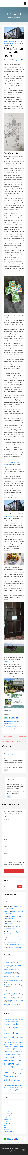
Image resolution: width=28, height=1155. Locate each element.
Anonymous (7, 911)
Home (5, 41)
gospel (6, 1044)
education (19, 1040)
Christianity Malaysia (9, 1131)
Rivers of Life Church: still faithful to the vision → (20, 739)
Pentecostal (8, 1060)
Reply (5, 770)
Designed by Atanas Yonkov (10, 1148)
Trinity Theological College (10, 1087)
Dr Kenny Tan (7, 1111)
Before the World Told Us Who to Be (13, 965)
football (19, 1042)
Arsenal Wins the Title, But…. (11, 980)
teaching (10, 1085)
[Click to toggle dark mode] (24, 1150)
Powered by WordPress (11, 1151)
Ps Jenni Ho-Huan (8, 1107)
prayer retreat (18, 728)
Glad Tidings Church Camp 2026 (12, 989)
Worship (19, 1087)
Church (12, 1027)
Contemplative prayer (14, 41)
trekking (17, 1085)
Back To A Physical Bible (15, 947)
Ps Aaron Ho (7, 1117)
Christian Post (7, 1119)
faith (6, 1042)
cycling (13, 1040)
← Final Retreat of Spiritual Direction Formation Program (7, 739)
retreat (15, 1067)
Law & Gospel (10, 1049)
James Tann (7, 1109)
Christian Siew (7, 1105)
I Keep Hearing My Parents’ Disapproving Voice (11, 972)
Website (6, 853)
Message (6, 820)
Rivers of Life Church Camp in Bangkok (14, 985)
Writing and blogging (11, 1090)
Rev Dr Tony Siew (8, 1115)
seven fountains (14, 1069)
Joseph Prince (18, 1046)
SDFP (5, 730)
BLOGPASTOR (14, 14)
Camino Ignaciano (12, 1021)
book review (15, 1019)
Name (5, 839)
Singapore (17, 1073)
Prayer (16, 1060)
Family (12, 1042)
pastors (15, 1057)
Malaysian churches (9, 1051)
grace (12, 1044)
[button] (25, 3)
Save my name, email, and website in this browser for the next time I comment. (14, 864)
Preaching (11, 1063)
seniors (8, 1069)
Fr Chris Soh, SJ (8, 1113)
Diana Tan (6, 1103)
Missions (11, 1054)
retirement (8, 1067)
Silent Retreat (10, 730)
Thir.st (5, 1125)
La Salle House (8, 516)
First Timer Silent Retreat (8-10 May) (13, 1000)
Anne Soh (6, 1127)
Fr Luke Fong (7, 1123)
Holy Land (9, 1046)
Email (5, 846)
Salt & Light (7, 1129)
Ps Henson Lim (8, 1121)
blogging (8, 1019)
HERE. (5, 662)
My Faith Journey (8, 969)
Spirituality (11, 43)
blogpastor (17, 60)
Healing (17, 1044)
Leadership (19, 1049)
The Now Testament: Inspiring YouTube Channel (12, 1005)
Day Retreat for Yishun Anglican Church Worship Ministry (12, 994)
